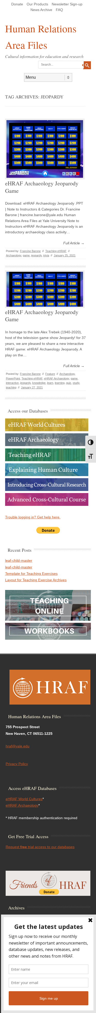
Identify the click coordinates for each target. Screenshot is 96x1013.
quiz (68, 382)
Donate (17, 4)
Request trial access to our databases (40, 847)
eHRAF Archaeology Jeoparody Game (41, 186)
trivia (46, 255)
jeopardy (36, 255)
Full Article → (73, 243)
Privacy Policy (17, 764)
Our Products (37, 4)
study (76, 382)
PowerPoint (13, 378)
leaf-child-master (18, 560)
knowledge (39, 382)
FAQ (59, 10)
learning (60, 382)
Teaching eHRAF (56, 251)
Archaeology (13, 255)
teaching (11, 387)
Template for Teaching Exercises (31, 573)
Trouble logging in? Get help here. (32, 517)
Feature (50, 373)
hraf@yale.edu (17, 746)
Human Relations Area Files (41, 37)
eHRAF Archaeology (56, 378)
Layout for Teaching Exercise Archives (36, 580)
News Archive (41, 10)
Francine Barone (30, 251)
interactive (12, 382)
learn (50, 382)
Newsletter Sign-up (67, 4)
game (26, 255)
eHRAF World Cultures (24, 799)
